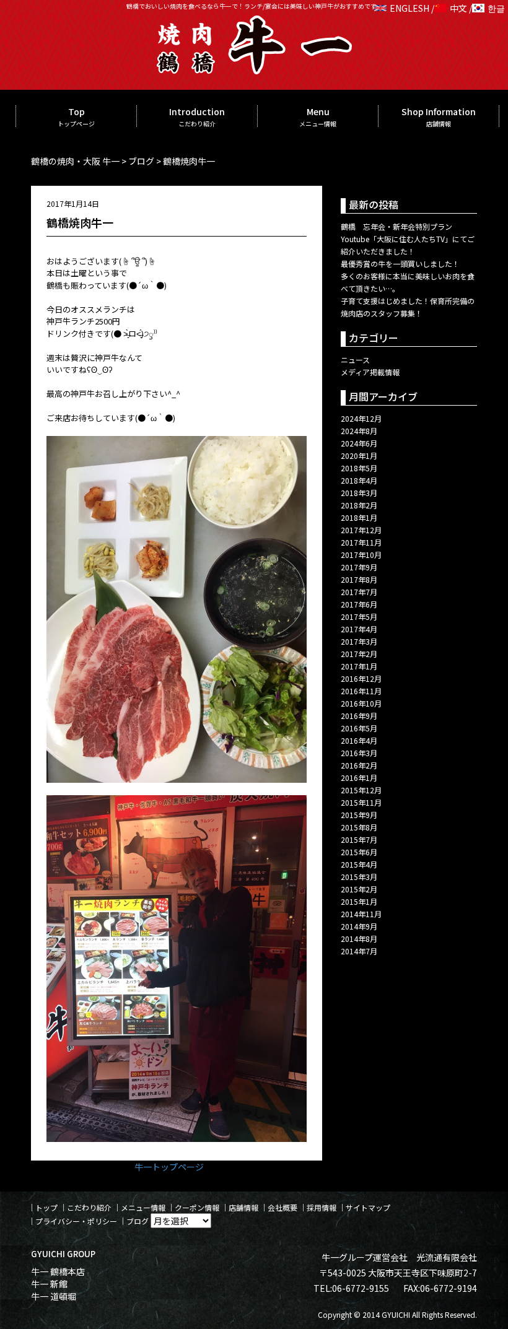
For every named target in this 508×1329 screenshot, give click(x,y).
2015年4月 (359, 864)
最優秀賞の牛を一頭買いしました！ (400, 263)
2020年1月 (359, 455)
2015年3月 (359, 876)
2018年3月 (359, 492)
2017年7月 (359, 591)
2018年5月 (359, 468)
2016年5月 (359, 728)
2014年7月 (359, 951)
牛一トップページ (169, 1167)
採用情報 (321, 1207)
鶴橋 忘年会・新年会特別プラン (396, 226)
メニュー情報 (143, 1207)
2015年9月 (359, 814)
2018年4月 (359, 480)
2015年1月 (359, 901)
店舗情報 (243, 1207)
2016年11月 (361, 691)
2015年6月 (359, 852)
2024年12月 (361, 418)
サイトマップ (368, 1207)
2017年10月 (361, 554)
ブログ (137, 1221)
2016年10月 (361, 703)
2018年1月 (359, 517)
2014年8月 (359, 938)
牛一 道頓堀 (53, 1296)
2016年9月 (359, 715)
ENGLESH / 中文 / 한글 (447, 8)
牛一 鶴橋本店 (58, 1271)
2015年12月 (361, 790)
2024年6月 (359, 443)
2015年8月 (359, 827)
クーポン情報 (197, 1207)
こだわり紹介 (89, 1207)
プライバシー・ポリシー (76, 1221)
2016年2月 (359, 765)
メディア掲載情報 (370, 372)
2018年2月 (359, 505)
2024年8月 (359, 430)
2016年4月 (359, 740)
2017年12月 (361, 530)
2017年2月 (359, 653)
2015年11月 (361, 802)
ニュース (355, 359)
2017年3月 (359, 641)
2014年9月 (359, 926)
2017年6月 (359, 604)
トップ (46, 1207)
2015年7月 (359, 839)
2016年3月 (359, 752)
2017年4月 (359, 629)
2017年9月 (359, 567)
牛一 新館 (49, 1284)
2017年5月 (359, 616)
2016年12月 (361, 678)
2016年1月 (359, 777)
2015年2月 (359, 889)
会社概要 (282, 1207)
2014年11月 (361, 914)
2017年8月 (359, 579)
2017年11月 (361, 542)
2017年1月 (359, 666)
